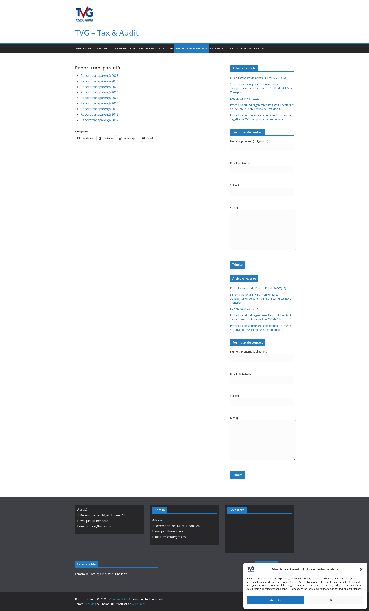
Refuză (334, 600)
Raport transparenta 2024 (99, 81)
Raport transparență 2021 (99, 98)
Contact (260, 48)
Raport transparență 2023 (99, 87)
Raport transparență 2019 (99, 109)
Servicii (151, 48)
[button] (361, 569)
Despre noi (101, 48)
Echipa (168, 48)
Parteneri (83, 48)
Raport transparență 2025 (99, 75)
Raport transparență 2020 (99, 103)
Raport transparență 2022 (99, 92)
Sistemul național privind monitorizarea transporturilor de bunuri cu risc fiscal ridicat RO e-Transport (261, 88)
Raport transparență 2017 (99, 120)
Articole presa (241, 48)
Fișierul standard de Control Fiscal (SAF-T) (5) (258, 78)
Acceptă (275, 600)
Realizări (136, 48)
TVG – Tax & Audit (107, 32)
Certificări (119, 48)
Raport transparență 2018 (99, 114)
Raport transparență (191, 48)
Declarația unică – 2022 (244, 98)
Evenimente (218, 48)
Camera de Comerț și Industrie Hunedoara (101, 574)
